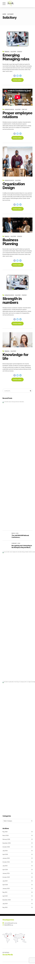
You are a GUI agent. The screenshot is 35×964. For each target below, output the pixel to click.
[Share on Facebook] (14, 76)
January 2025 (6, 858)
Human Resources (9, 109)
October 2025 (6, 847)
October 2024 (6, 862)
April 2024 (5, 869)
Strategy (19, 51)
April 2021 (5, 896)
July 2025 (5, 850)
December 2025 (7, 843)
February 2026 (6, 839)
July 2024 (5, 865)
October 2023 (6, 877)
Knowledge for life (15, 356)
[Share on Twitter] (17, 76)
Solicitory (13, 51)
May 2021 (5, 892)
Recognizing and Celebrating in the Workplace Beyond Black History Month (22, 547)
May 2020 (5, 907)
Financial (7, 51)
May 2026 (5, 831)
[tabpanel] (17, 39)
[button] (5, 38)
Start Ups (24, 109)
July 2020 (5, 903)
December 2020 (7, 899)
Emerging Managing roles (16, 57)
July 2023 (5, 881)
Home (4, 14)
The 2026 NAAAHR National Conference (20, 536)
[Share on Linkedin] (20, 76)
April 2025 (5, 854)
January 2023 (6, 888)
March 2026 (6, 835)
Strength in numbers (12, 300)
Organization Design (14, 186)
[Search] (30, 390)
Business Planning (10, 242)
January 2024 (6, 873)
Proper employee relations (17, 115)
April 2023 (5, 884)
